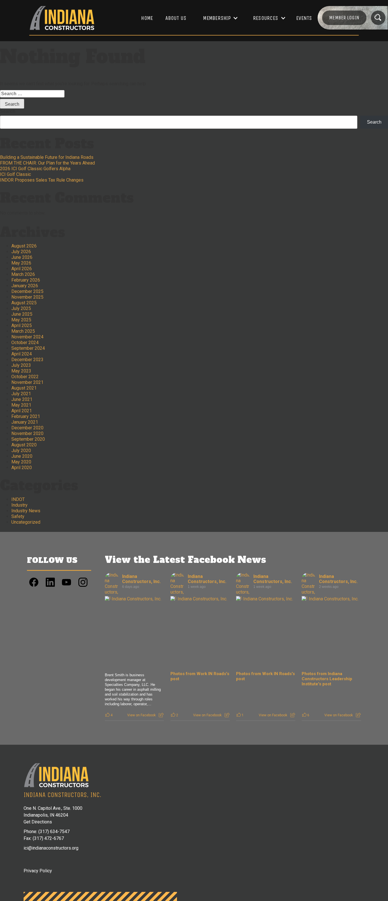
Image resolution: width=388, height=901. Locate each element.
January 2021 (24, 422)
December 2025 (27, 291)
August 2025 (24, 302)
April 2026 (21, 268)
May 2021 (21, 405)
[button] (217, 18)
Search (7, 111)
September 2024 (28, 348)
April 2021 (21, 410)
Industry (19, 505)
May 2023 (21, 371)
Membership (217, 18)
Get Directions (38, 822)
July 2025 (21, 308)
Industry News (25, 510)
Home (147, 18)
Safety (17, 516)
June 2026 (21, 257)
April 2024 (21, 354)
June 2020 (21, 456)
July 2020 (21, 450)
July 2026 (21, 251)
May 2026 (21, 263)
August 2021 (24, 388)
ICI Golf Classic (15, 174)
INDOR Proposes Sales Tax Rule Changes (42, 180)
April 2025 (21, 325)
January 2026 (24, 285)
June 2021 (21, 399)
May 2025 (21, 319)
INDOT (18, 499)
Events (304, 18)
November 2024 (27, 337)
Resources (265, 18)
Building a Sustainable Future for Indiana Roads (46, 157)
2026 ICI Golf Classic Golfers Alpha (35, 168)
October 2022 (25, 376)
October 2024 (25, 342)
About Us (175, 18)
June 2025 (21, 314)
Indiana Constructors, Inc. (141, 579)
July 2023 (21, 365)
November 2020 (27, 433)
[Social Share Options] (161, 715)
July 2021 (21, 393)
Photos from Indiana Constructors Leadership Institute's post (327, 678)
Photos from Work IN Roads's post (199, 676)
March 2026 (23, 274)
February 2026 (25, 280)
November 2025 (27, 297)
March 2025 (23, 331)
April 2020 (21, 467)
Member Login (344, 17)
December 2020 (27, 427)
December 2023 (27, 359)
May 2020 (21, 462)
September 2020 (28, 439)
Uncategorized (25, 522)
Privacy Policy (38, 870)
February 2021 (25, 416)
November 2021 (27, 382)
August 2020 (24, 445)
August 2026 (24, 246)
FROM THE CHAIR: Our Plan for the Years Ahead (47, 163)
